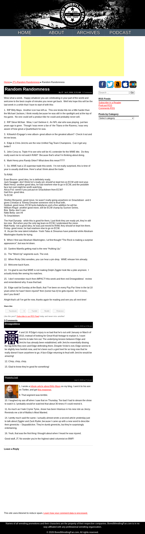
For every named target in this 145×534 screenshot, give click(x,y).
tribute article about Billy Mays (45, 386)
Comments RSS (107, 108)
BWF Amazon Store (117, 84)
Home (24, 32)
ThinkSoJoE (11, 378)
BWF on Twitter (110, 84)
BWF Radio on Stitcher (133, 84)
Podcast (120, 32)
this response (44, 389)
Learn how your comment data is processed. (65, 513)
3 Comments (87, 93)
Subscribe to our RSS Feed (28, 316)
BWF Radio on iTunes (125, 84)
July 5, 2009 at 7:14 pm (83, 380)
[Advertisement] (72, 56)
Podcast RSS (105, 105)
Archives (88, 32)
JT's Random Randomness (26, 82)
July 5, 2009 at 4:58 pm (83, 326)
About (56, 32)
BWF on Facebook (102, 84)
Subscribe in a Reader (110, 102)
